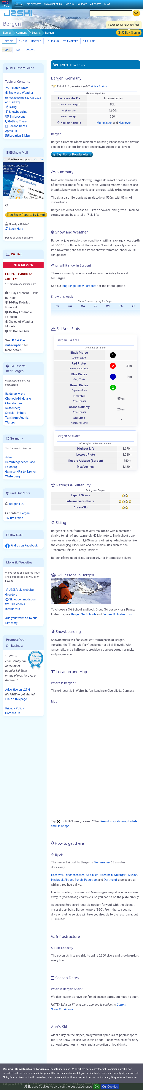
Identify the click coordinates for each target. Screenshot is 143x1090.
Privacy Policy (14, 708)
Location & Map (19, 135)
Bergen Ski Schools (83, 614)
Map (7, 49)
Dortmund (110, 880)
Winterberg (12, 476)
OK (96, 1086)
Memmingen (104, 122)
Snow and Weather (23, 97)
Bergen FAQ (16, 504)
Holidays (52, 41)
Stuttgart (120, 875)
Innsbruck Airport (62, 880)
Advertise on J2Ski (17, 689)
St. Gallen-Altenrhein (99, 875)
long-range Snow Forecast (79, 286)
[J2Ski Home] (18, 16)
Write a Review (99, 86)
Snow (22, 41)
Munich (132, 875)
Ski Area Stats (18, 88)
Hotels (36, 41)
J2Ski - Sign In (130, 32)
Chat (107, 4)
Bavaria (36, 32)
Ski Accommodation (22, 599)
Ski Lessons (17, 116)
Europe (7, 32)
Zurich (79, 880)
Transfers (70, 41)
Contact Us (12, 713)
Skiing (12, 107)
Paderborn (91, 880)
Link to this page (16, 699)
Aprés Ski (11, 131)
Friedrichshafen (74, 875)
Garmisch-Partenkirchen (20, 471)
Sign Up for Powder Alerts (73, 154)
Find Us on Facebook (24, 545)
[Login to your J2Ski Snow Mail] (23, 178)
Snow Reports (53, 4)
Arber (8, 457)
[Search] (136, 13)
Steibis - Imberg (15, 413)
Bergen (9, 41)
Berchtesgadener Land (20, 462)
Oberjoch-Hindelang (18, 398)
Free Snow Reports (26, 215)
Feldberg (11, 467)
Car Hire (88, 41)
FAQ (17, 49)
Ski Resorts (34, 4)
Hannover (125, 122)
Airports (95, 4)
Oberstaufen (13, 403)
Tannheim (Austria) (17, 417)
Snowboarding (17, 111)
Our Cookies (110, 1086)
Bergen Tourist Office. (17, 515)
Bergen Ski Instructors (117, 614)
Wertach (10, 422)
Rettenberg (12, 408)
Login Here (15, 229)
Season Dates (17, 126)
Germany (21, 32)
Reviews (29, 49)
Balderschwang (15, 393)
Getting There (17, 121)
